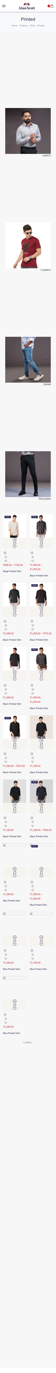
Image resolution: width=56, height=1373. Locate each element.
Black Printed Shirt (39, 575)
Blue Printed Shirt (11, 900)
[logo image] (27, 6)
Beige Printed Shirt (12, 571)
